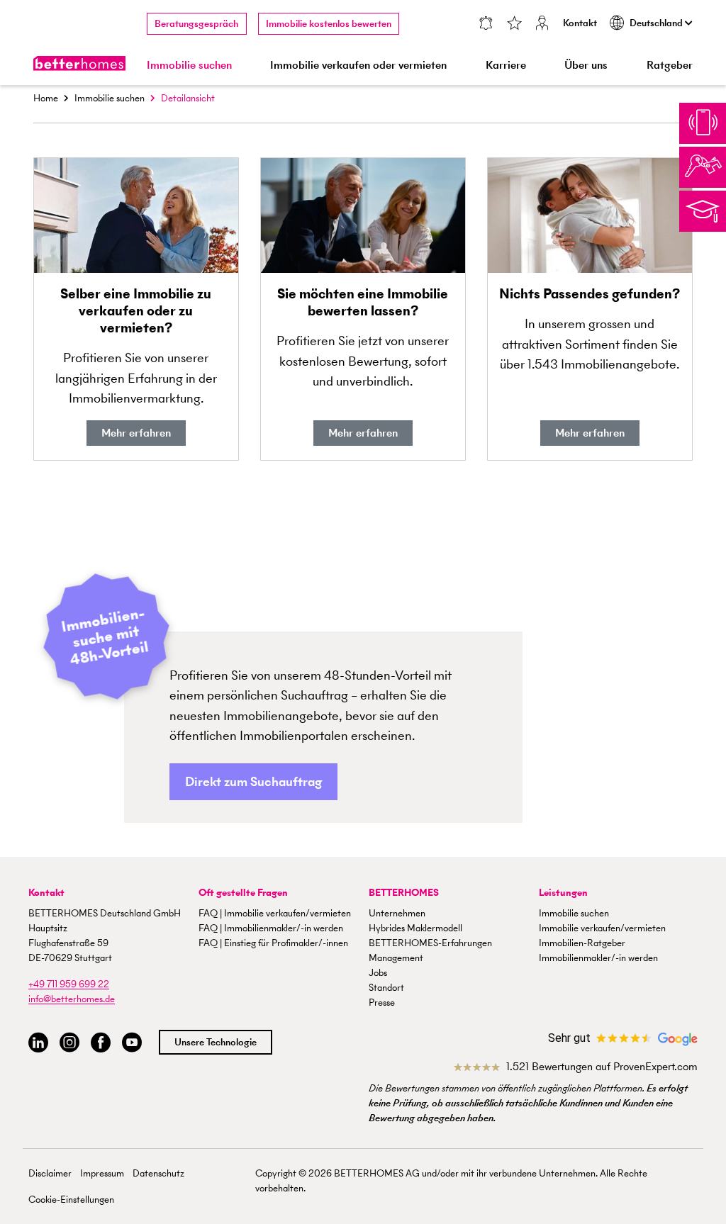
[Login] (542, 24)
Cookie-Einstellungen (71, 1199)
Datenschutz (158, 1173)
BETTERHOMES (404, 892)
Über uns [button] (586, 64)
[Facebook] (100, 1043)
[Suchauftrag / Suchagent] (486, 24)
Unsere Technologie (215, 1042)
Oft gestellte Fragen (243, 892)
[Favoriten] (514, 24)
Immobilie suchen (109, 98)
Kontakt (580, 23)
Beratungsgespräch (196, 23)
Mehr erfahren (136, 432)
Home (45, 98)
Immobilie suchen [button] (189, 64)
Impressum (102, 1173)
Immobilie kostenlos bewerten (328, 23)
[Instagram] (69, 1043)
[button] (253, 782)
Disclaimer (50, 1173)
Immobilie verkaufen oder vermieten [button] (358, 64)
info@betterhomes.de (71, 999)
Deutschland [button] (657, 23)
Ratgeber (670, 64)
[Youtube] (131, 1043)
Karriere (506, 64)
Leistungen (563, 892)
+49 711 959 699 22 (68, 984)
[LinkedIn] (38, 1043)
